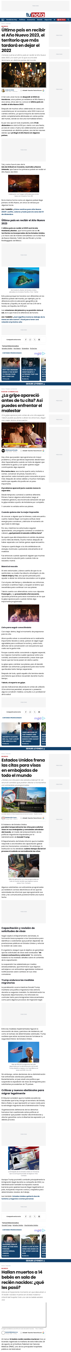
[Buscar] (68, 20)
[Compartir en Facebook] (26, 339)
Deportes (48, 20)
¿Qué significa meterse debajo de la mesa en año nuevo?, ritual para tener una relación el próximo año (23, 319)
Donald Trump (7, 1225)
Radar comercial (11, 389)
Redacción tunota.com (11, 817)
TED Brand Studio (11, 450)
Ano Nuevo (17, 348)
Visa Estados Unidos (31, 1225)
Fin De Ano (33, 348)
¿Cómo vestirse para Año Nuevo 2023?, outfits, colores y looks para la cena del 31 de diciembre (22, 211)
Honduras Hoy (11, 20)
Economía (31, 20)
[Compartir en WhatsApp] (30, 339)
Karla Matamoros (11, 1332)
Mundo (39, 20)
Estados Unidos (7, 348)
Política (22, 20)
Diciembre (25, 348)
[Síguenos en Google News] (39, 339)
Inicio (3, 24)
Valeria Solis (9, 90)
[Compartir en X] (35, 339)
